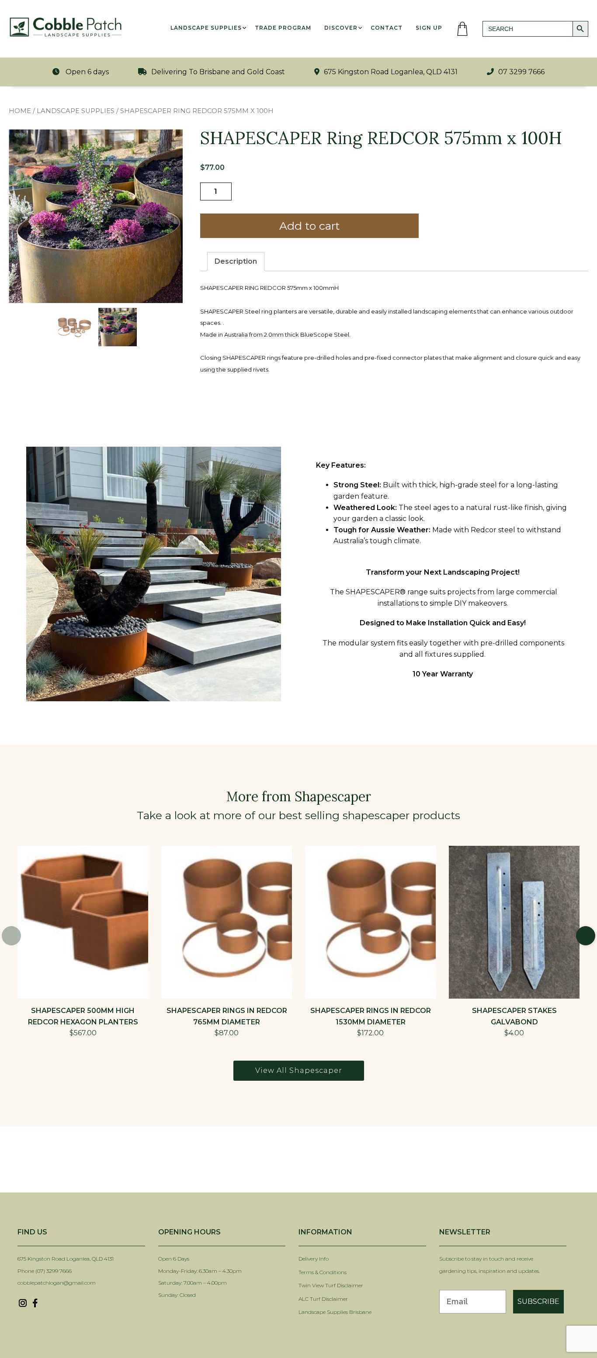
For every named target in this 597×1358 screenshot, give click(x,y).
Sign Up (429, 27)
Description (236, 261)
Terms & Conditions (322, 1272)
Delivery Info (313, 1258)
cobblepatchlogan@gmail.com (56, 1282)
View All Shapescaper (298, 1070)
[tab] (235, 261)
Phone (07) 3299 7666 (44, 1271)
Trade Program (283, 27)
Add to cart (309, 225)
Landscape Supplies (206, 27)
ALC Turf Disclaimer (323, 1299)
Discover (341, 27)
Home (20, 111)
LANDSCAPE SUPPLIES (76, 111)
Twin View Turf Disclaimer (331, 1285)
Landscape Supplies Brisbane (334, 1312)
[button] (585, 935)
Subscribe (538, 1301)
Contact (387, 27)
